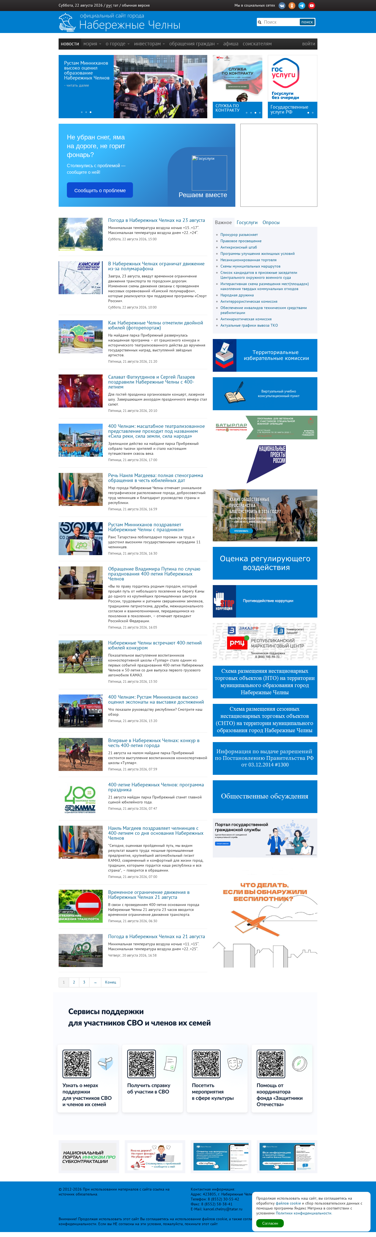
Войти (308, 43)
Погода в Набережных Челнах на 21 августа (156, 936)
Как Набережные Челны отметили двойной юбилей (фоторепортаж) (155, 325)
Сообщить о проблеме (100, 190)
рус (109, 5)
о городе (116, 43)
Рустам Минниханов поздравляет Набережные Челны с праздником (146, 527)
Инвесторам (148, 43)
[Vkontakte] (282, 5)
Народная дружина (237, 295)
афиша (230, 43)
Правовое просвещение (240, 241)
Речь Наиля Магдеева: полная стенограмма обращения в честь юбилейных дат (155, 478)
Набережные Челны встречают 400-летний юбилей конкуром (155, 645)
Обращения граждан (192, 43)
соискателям (257, 43)
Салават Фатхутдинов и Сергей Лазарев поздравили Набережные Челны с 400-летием (151, 381)
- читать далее (76, 85)
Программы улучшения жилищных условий (257, 254)
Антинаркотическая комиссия (246, 319)
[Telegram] (302, 5)
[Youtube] (311, 5)
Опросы (271, 222)
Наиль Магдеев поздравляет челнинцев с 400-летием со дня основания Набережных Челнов (155, 833)
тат (115, 5)
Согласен (270, 1223)
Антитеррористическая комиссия (248, 301)
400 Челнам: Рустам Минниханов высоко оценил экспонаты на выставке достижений (156, 699)
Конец (110, 982)
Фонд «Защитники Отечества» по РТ (233, 108)
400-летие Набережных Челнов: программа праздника (156, 787)
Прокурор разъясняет (239, 235)
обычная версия (136, 5)
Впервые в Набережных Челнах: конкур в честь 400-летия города (154, 743)
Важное (223, 222)
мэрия (91, 43)
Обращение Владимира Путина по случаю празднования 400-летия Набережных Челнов (154, 573)
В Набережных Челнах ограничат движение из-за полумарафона (156, 266)
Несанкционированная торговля (248, 260)
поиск (307, 22)
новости (70, 43)
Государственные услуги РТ (289, 109)
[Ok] (292, 5)
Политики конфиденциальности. (304, 1213)
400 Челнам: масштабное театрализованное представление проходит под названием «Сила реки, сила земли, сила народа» (156, 431)
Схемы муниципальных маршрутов (250, 266)
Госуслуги (247, 222)
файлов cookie (288, 1203)
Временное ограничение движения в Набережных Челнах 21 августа (149, 895)
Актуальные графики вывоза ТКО (249, 325)
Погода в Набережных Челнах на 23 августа (156, 220)
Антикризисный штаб (238, 247)
